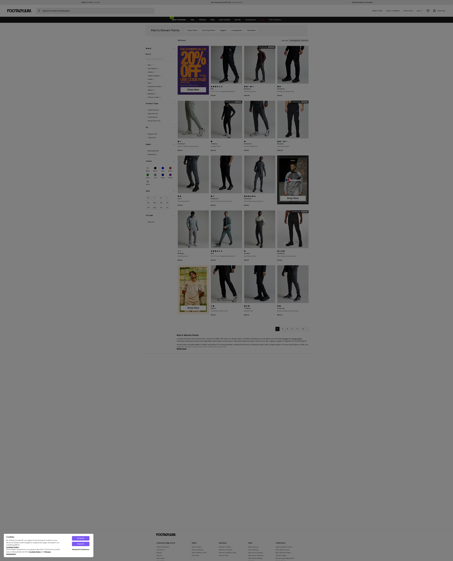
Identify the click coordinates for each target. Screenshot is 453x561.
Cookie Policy (35, 552)
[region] (48, 545)
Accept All (80, 538)
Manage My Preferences (80, 549)
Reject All (80, 544)
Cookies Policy (12, 547)
